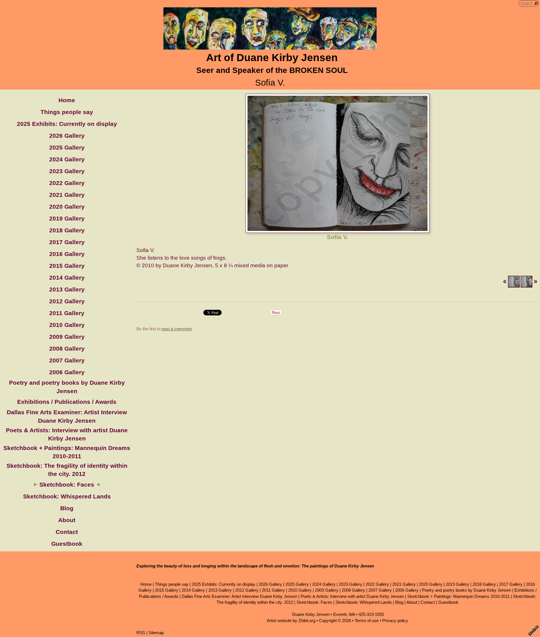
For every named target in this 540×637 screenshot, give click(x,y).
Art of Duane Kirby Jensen (272, 57)
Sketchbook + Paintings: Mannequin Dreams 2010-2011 (458, 596)
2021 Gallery (67, 194)
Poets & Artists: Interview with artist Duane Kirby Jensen (352, 596)
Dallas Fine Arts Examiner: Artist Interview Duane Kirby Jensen (239, 596)
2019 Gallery (67, 218)
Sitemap (156, 632)
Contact (67, 532)
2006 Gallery (67, 372)
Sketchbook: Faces (66, 484)
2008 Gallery (67, 348)
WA (352, 614)
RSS (140, 632)
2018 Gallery (67, 230)
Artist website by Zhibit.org (291, 620)
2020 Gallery (67, 206)
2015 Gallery (67, 265)
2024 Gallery (67, 159)
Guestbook (66, 543)
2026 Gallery (67, 135)
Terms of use (367, 620)
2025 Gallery (67, 147)
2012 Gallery (67, 301)
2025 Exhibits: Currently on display (67, 124)
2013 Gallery (67, 289)
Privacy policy (395, 620)
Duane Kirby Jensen (311, 614)
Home (66, 100)
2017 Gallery (67, 242)
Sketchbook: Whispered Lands (67, 496)
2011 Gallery (66, 313)
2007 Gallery (67, 360)
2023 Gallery (67, 171)
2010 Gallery (67, 325)
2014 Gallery (67, 277)
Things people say (66, 112)
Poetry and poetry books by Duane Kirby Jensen (466, 590)
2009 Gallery (67, 336)
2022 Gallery (67, 183)
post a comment (177, 328)
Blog (66, 508)
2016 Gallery (67, 254)
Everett (339, 614)
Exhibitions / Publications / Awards (66, 401)
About (66, 520)
